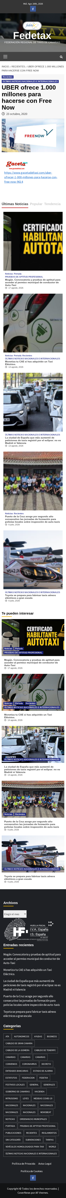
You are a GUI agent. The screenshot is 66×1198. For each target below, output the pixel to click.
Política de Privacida (23, 1163)
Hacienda (40, 1091)
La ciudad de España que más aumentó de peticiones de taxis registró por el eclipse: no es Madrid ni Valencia (33, 440)
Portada (17, 274)
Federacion (28, 1077)
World (52, 1146)
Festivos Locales (15, 1084)
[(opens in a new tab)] (33, 322)
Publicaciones (13, 1132)
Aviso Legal (44, 1163)
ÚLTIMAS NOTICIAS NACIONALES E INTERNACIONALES (30, 81)
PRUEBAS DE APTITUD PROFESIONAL (24, 277)
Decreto (46, 1063)
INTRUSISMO (12, 1098)
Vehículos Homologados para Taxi (25, 1146)
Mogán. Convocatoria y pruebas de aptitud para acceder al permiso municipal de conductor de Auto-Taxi (32, 282)
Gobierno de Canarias (18, 1091)
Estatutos (11, 1077)
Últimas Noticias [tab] (15, 204)
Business (52, 1036)
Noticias (9, 274)
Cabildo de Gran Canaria (19, 1043)
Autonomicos (21, 1036)
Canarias (11, 1057)
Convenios (11, 1063)
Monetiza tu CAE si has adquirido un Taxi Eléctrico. (27, 972)
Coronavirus (29, 1063)
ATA (7, 1036)
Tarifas (50, 1139)
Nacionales (12, 1105)
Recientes (8, 77)
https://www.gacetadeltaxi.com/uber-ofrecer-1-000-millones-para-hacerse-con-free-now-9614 (30, 177)
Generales (49, 1084)
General (34, 1084)
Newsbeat (45, 1112)
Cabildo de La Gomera (17, 1050)
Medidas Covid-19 (43, 1098)
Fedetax (32, 35)
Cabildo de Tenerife (45, 1050)
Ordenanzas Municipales (33, 1119)
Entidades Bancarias (17, 1070)
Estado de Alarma (43, 1070)
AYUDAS (38, 1036)
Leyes (26, 1098)
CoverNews (24, 1192)
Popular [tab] (36, 204)
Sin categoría (13, 1139)
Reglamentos (49, 1132)
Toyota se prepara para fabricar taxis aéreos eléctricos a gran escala (30, 596)
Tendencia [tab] (52, 204)
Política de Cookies (32, 1171)
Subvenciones (33, 1139)
